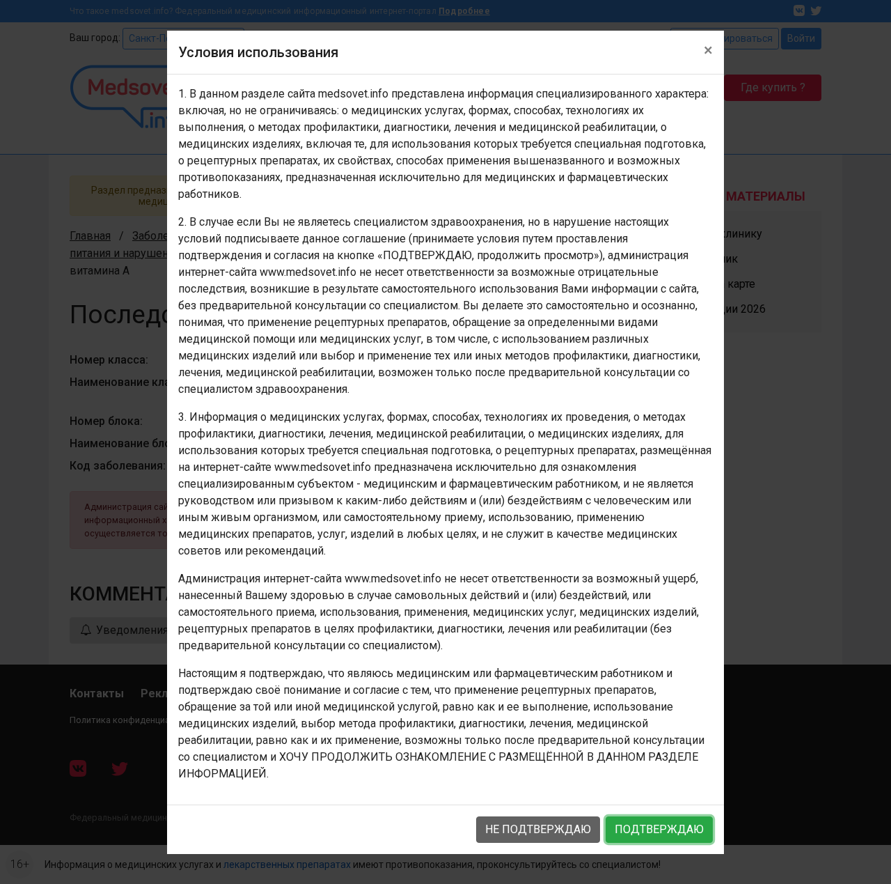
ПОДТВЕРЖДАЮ (659, 829)
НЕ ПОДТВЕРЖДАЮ (538, 829)
